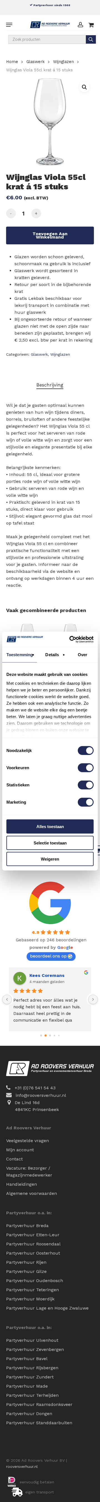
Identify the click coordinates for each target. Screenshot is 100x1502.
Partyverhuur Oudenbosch (34, 1280)
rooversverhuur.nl (22, 1466)
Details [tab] (52, 654)
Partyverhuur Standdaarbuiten (39, 1422)
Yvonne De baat (50, 975)
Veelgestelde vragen (27, 1140)
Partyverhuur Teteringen (32, 1289)
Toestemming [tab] (19, 654)
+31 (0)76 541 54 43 (35, 1087)
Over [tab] (82, 654)
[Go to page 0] (41, 1035)
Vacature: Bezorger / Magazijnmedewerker (29, 1171)
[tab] (50, 385)
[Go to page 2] (50, 1036)
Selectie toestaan (50, 842)
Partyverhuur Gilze (26, 1271)
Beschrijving (49, 385)
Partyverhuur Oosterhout (33, 1253)
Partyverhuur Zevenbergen (35, 1349)
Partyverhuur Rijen (26, 1262)
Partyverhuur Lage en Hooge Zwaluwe (47, 1308)
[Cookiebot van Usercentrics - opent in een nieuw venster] (71, 639)
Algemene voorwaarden (31, 1193)
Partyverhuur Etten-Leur (32, 1234)
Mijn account (20, 1149)
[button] (9, 24)
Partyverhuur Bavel (27, 1358)
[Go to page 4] (58, 1035)
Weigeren (50, 859)
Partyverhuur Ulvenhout (32, 1340)
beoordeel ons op (48, 956)
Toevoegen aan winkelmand (50, 235)
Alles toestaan (50, 826)
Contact (14, 1159)
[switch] (86, 767)
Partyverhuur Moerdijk (30, 1299)
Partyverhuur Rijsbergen (32, 1367)
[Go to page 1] (46, 1036)
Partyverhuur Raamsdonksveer (39, 1404)
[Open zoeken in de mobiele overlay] (52, 39)
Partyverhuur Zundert (30, 1377)
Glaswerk (35, 61)
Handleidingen (21, 1184)
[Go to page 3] (55, 1036)
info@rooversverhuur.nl (41, 1095)
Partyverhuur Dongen (29, 1413)
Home (12, 61)
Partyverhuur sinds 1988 (51, 5)
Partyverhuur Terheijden (32, 1395)
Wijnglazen (63, 61)
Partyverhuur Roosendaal (33, 1244)
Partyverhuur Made (27, 1386)
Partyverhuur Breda (27, 1225)
